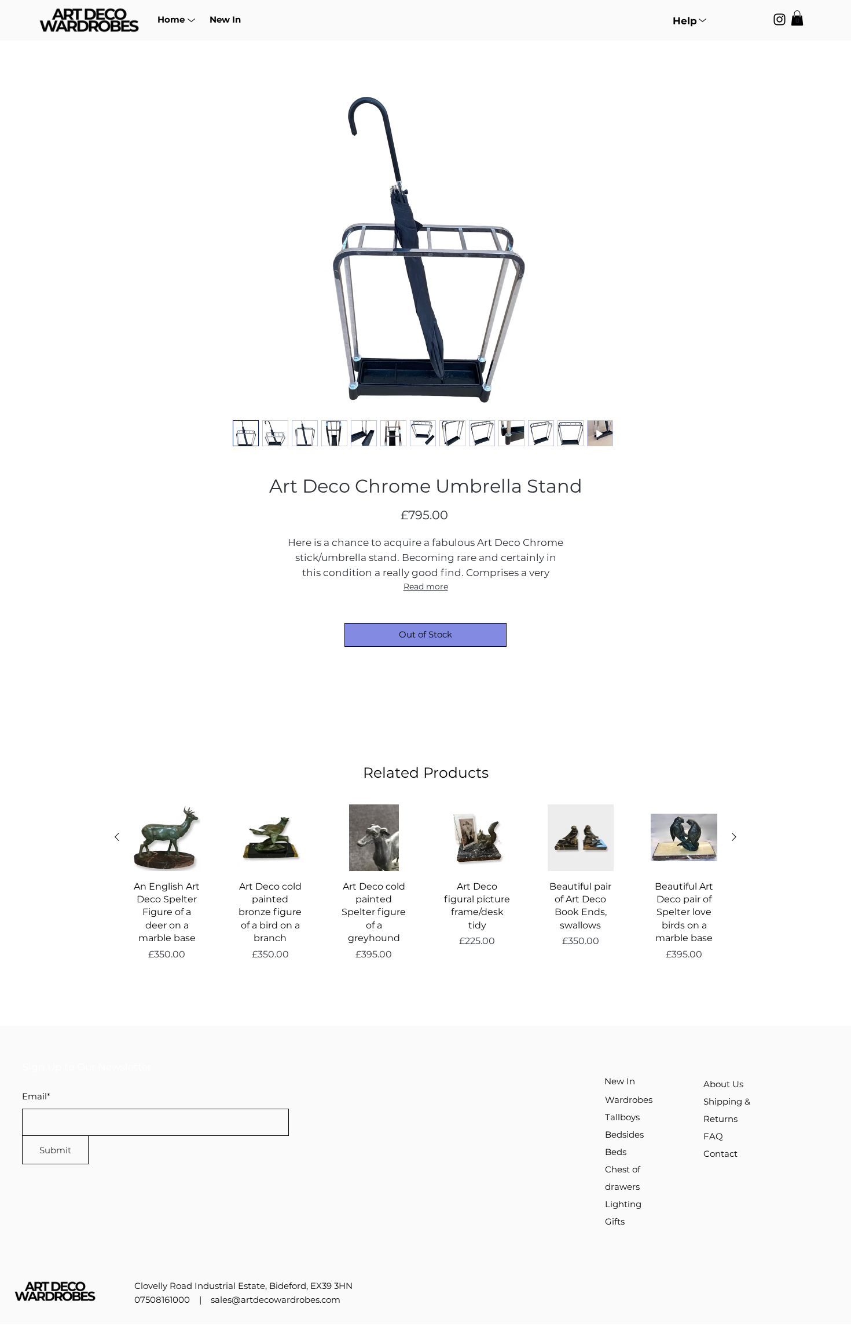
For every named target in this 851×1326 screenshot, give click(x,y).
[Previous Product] (117, 837)
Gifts (615, 1221)
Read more (426, 586)
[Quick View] (167, 837)
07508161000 (162, 1299)
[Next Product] (734, 837)
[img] (89, 33)
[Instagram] (779, 19)
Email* (36, 1096)
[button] (171, 19)
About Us (723, 1084)
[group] (425, 896)
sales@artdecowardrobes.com (275, 1299)
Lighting (623, 1204)
